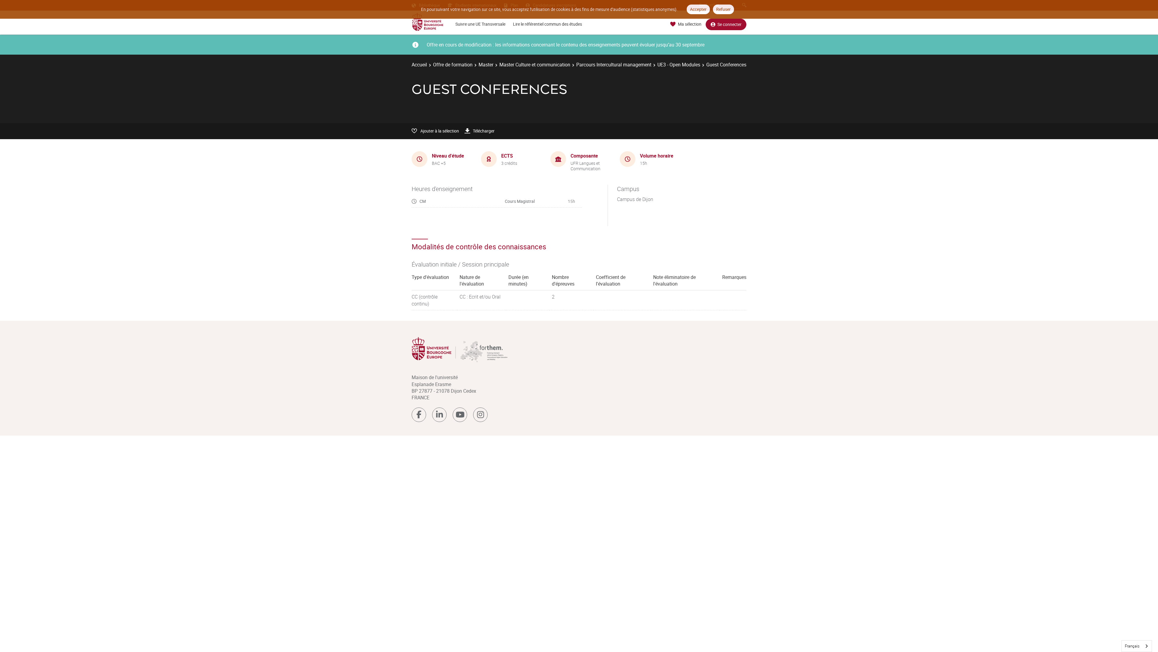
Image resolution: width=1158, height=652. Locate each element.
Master (486, 64)
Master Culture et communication (534, 64)
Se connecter (729, 24)
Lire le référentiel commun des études (547, 24)
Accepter (698, 9)
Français (1132, 646)
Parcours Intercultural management (613, 64)
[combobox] (1137, 646)
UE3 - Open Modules (678, 64)
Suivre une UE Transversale (480, 24)
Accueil (419, 64)
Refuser (723, 9)
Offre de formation (453, 64)
